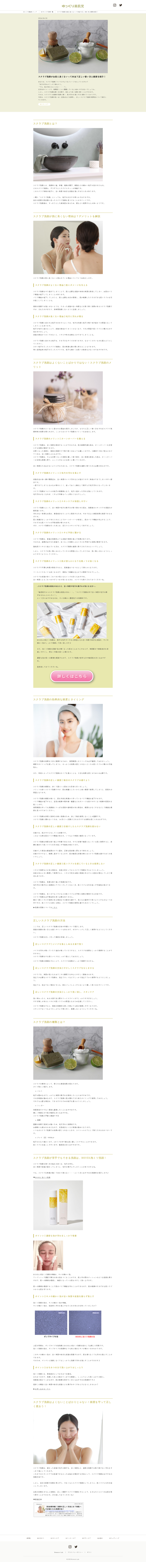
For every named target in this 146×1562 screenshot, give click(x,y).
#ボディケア (86, 1538)
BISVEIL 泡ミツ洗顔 (42, 1177)
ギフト (89, 1552)
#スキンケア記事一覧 (47, 12)
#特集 (28, 1538)
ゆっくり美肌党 (30, 12)
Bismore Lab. (58, 1552)
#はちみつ (40, 1538)
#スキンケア (55, 1538)
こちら (54, 907)
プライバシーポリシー (75, 1552)
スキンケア (44, 104)
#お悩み (100, 1538)
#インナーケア (71, 1538)
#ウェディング (114, 1538)
